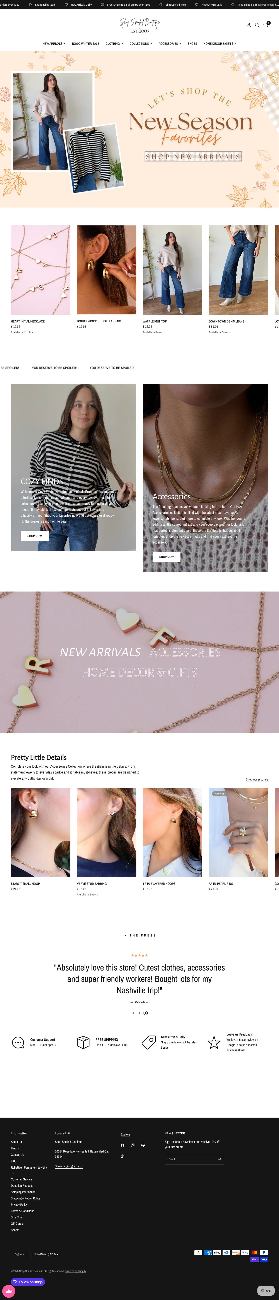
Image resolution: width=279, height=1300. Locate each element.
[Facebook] (125, 1145)
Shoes (192, 43)
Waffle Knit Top (155, 321)
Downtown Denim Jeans (226, 321)
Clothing (113, 43)
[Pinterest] (146, 1145)
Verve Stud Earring (92, 883)
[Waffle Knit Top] (172, 270)
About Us (16, 1141)
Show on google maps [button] (69, 1166)
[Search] (257, 25)
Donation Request (21, 1185)
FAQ (13, 1161)
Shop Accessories (257, 779)
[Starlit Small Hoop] (40, 832)
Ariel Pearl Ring (221, 883)
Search (15, 1230)
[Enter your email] (219, 1159)
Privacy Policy (19, 1204)
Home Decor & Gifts (218, 43)
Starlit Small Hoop (25, 883)
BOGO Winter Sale (85, 43)
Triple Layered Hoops (159, 883)
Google (230, 1033)
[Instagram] (136, 1145)
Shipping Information (23, 1192)
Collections (139, 43)
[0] (264, 25)
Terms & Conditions (22, 1211)
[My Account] (249, 25)
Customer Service (21, 1179)
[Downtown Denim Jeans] (238, 270)
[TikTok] (125, 1156)
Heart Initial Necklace (28, 321)
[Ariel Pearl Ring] (238, 832)
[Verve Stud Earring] (106, 832)
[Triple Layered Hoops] (172, 832)
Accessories (168, 43)
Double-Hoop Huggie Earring (99, 321)
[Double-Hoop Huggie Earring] (106, 269)
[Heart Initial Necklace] (40, 270)
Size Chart (17, 1217)
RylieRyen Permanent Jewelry (29, 1167)
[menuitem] (54, 43)
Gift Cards (17, 1223)
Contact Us (17, 1154)
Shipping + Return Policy (25, 1198)
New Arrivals (52, 43)
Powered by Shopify (75, 1271)
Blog (13, 1148)
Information (19, 1133)
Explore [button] (125, 1134)
